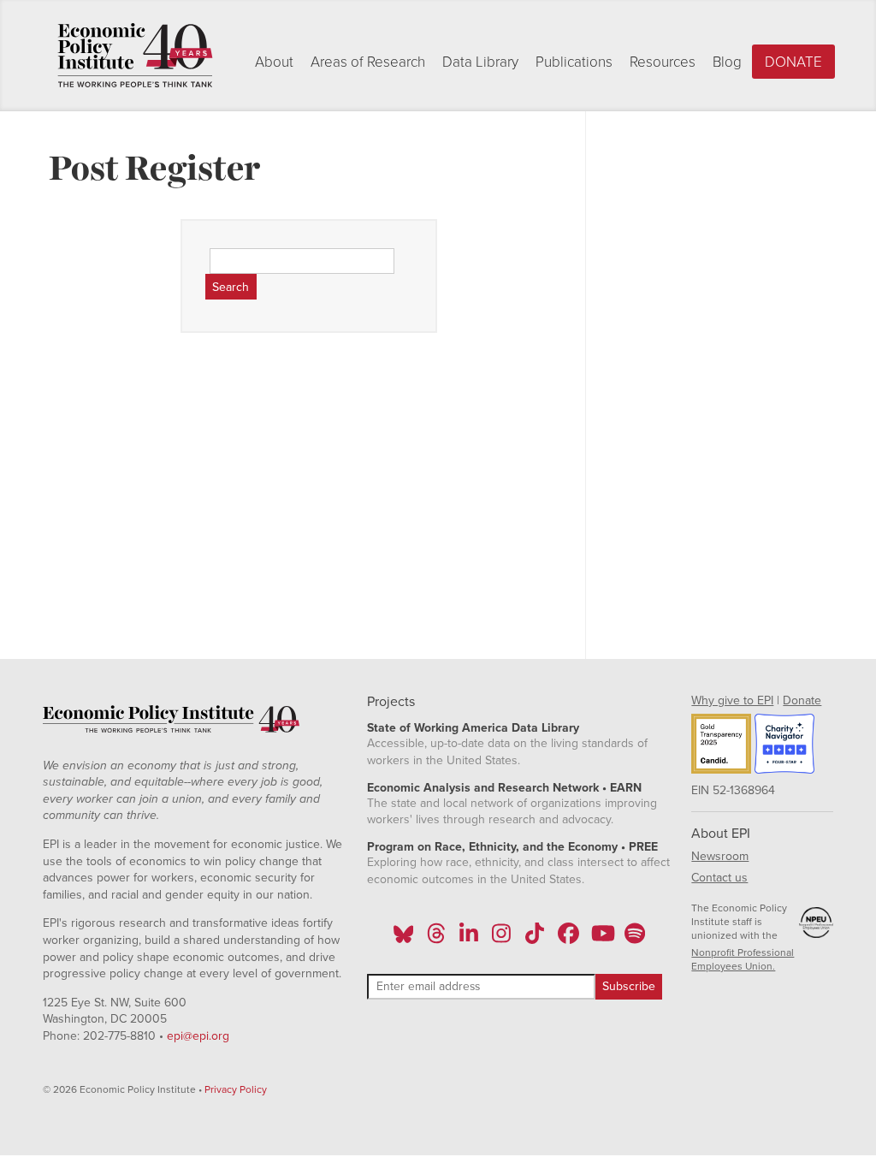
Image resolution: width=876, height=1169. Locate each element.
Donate (793, 62)
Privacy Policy (235, 1089)
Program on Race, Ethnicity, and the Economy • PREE (512, 847)
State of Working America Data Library (473, 728)
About (274, 62)
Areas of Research (368, 62)
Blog (727, 62)
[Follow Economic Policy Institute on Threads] (436, 938)
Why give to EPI (732, 700)
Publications (574, 62)
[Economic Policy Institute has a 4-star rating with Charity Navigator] (784, 746)
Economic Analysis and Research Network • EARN (504, 787)
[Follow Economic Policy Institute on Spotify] (634, 938)
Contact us (719, 877)
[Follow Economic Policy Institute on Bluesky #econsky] (403, 938)
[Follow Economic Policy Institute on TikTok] (534, 938)
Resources (662, 62)
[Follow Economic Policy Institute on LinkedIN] (468, 938)
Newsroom (720, 856)
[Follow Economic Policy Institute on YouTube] (601, 938)
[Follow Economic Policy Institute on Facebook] (568, 938)
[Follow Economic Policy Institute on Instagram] (502, 938)
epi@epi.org (198, 1036)
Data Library (480, 62)
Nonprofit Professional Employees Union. (742, 959)
